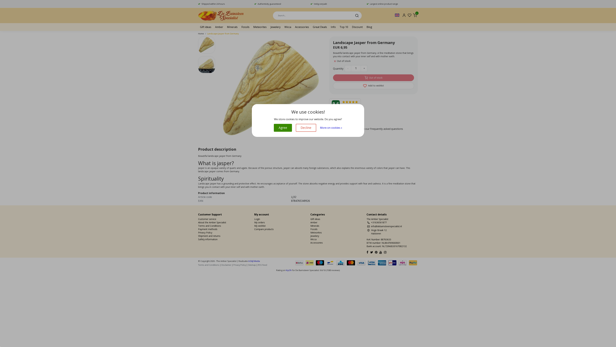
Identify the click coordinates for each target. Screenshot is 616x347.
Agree (283, 127)
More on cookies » (331, 127)
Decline (306, 127)
